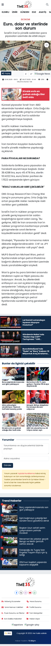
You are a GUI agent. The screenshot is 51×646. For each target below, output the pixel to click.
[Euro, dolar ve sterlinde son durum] (25, 56)
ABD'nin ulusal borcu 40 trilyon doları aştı (37, 429)
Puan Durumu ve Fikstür (14, 613)
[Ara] (47, 4)
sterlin (39, 172)
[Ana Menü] (3, 4)
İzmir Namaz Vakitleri (14, 607)
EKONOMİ (25, 19)
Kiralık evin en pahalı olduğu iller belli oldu (11, 429)
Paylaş (7, 73)
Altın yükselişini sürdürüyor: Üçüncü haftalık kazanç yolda (12, 407)
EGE (34, 12)
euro (18, 172)
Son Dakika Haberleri (13, 618)
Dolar (41, 169)
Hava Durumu (36, 601)
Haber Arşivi (35, 618)
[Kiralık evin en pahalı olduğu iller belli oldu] (13, 419)
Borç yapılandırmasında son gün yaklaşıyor (13, 383)
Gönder (7, 465)
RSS (9, 633)
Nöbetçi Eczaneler (12, 601)
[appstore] (17, 625)
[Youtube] (30, 593)
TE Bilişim (32, 640)
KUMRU (5, 12)
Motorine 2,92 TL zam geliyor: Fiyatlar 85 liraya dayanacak (38, 384)
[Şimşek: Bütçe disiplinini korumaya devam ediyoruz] (38, 396)
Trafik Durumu (35, 607)
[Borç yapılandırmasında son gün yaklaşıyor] (13, 373)
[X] (21, 593)
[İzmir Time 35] (24, 4)
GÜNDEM (24, 12)
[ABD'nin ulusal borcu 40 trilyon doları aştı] (38, 419)
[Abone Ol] (42, 73)
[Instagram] (26, 593)
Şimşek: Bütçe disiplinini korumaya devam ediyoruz (37, 407)
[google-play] (32, 625)
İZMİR (14, 12)
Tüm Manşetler (35, 613)
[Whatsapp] (35, 593)
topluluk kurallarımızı (26, 473)
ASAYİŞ (42, 12)
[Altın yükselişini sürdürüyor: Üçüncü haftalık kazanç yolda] (13, 396)
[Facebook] (17, 593)
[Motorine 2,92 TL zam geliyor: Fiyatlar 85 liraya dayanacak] (38, 373)
